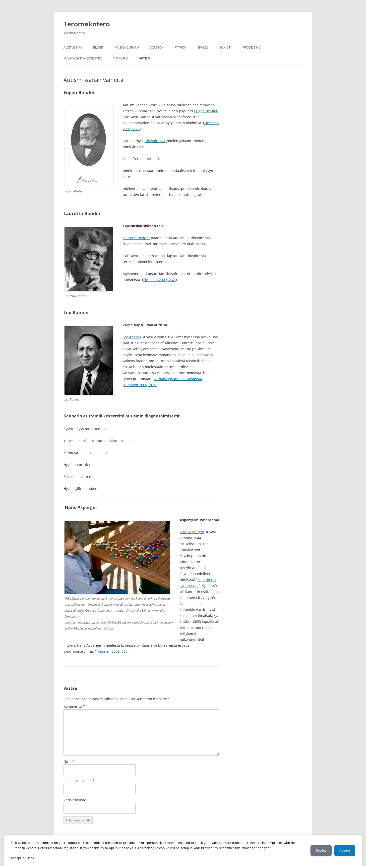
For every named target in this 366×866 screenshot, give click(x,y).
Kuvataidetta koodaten (82, 58)
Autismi (145, 58)
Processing (252, 47)
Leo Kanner (131, 337)
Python (180, 47)
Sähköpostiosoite (79, 780)
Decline (321, 850)
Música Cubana (127, 47)
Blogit (98, 47)
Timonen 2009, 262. (159, 279)
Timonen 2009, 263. (139, 384)
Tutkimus (120, 58)
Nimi (68, 761)
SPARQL (202, 47)
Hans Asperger (192, 531)
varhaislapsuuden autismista (178, 378)
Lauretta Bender (136, 237)
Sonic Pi (225, 47)
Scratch (157, 47)
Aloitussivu (72, 47)
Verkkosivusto (74, 800)
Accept (344, 850)
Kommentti (74, 706)
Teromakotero (86, 23)
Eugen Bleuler (206, 111)
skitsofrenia (155, 140)
